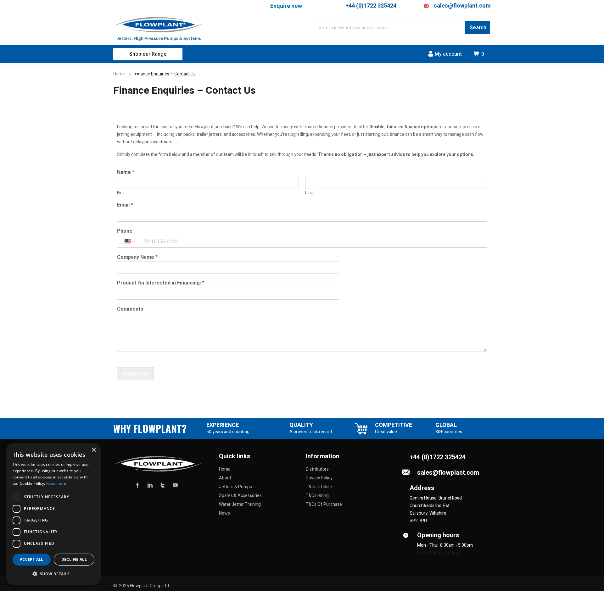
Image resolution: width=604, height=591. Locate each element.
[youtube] (175, 485)
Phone (124, 231)
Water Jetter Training (240, 504)
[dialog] (53, 514)
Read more (56, 483)
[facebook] (137, 485)
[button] (53, 574)
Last (309, 193)
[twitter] (163, 485)
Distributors (317, 469)
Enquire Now (135, 373)
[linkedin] (150, 485)
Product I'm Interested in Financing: (160, 283)
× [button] (93, 450)
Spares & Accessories (240, 495)
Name (125, 172)
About (225, 478)
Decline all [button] (74, 559)
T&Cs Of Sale (319, 486)
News (224, 513)
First (121, 193)
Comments (130, 309)
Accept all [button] (31, 559)
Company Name (137, 257)
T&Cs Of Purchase (324, 504)
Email (125, 205)
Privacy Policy (319, 478)
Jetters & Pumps (235, 486)
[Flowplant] (159, 29)
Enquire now (286, 6)
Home (119, 74)
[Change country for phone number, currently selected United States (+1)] (129, 242)
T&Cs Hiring (317, 495)
